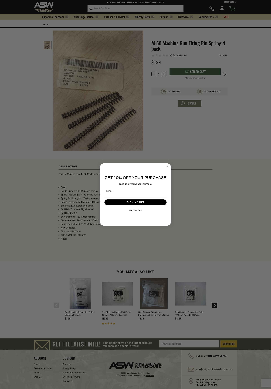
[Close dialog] (167, 166)
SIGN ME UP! (135, 202)
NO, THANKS (135, 211)
